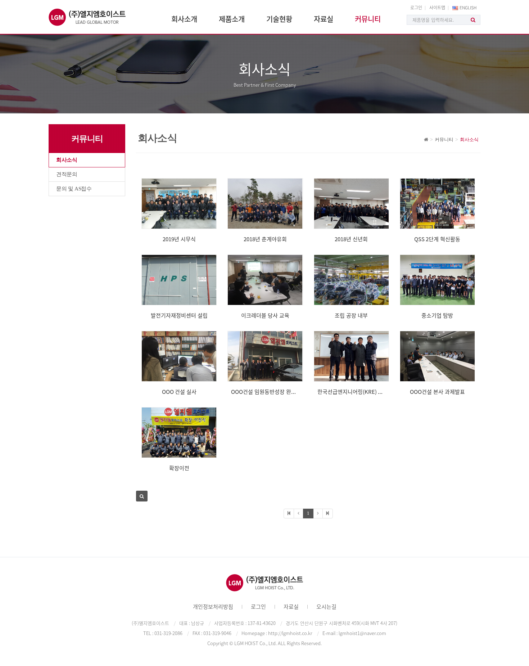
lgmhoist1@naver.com (362, 633)
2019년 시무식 (179, 239)
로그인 (416, 7)
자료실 (323, 19)
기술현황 (279, 19)
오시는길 (326, 607)
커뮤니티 (368, 19)
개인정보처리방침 (213, 607)
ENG (468, 7)
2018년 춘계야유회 (265, 239)
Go (473, 19)
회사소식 (66, 160)
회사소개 (184, 19)
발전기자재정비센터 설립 (179, 315)
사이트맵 (437, 7)
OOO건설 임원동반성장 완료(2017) (271, 392)
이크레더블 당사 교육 (265, 315)
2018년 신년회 (351, 239)
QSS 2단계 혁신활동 (437, 239)
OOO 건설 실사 (179, 392)
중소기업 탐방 (437, 315)
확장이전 (179, 468)
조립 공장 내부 (351, 315)
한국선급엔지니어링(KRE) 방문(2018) (360, 392)
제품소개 (232, 19)
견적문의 (66, 174)
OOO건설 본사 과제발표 (437, 392)
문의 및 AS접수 (74, 189)
